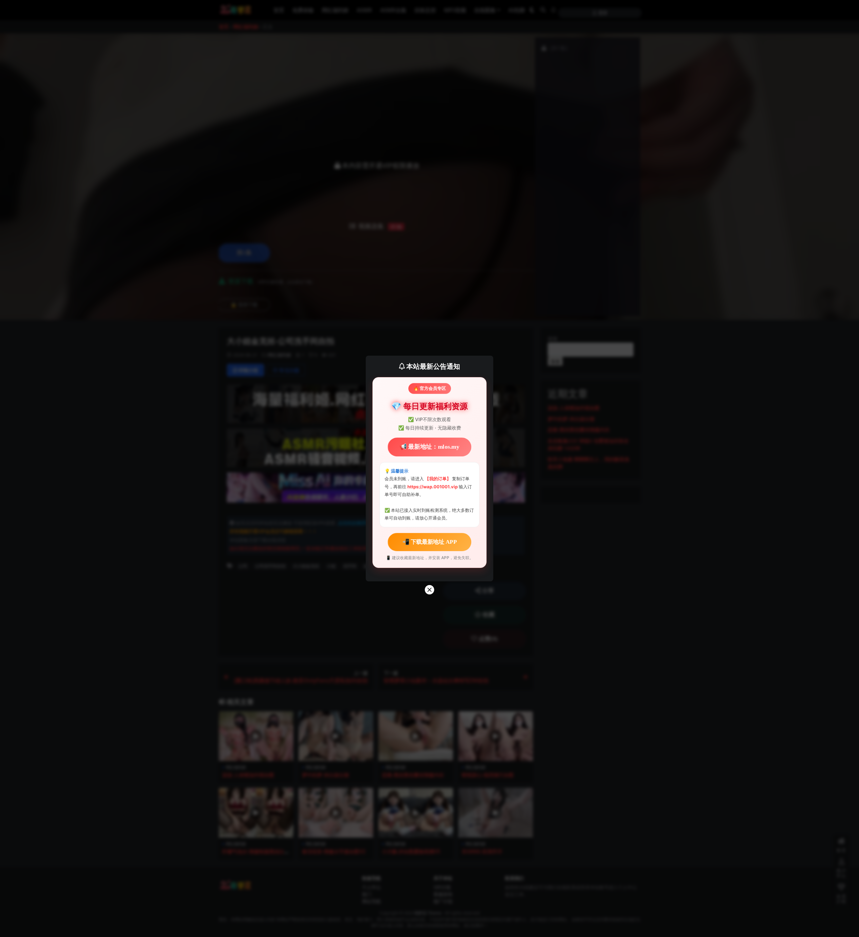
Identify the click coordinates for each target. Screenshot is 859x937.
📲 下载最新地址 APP (429, 542)
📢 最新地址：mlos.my (430, 447)
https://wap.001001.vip (433, 486)
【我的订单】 (438, 478)
